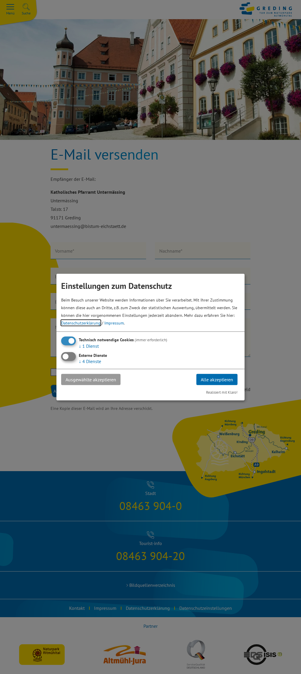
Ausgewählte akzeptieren (91, 379)
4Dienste (90, 361)
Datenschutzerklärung (81, 322)
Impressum (114, 322)
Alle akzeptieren (217, 379)
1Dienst (89, 346)
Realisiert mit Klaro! (222, 392)
